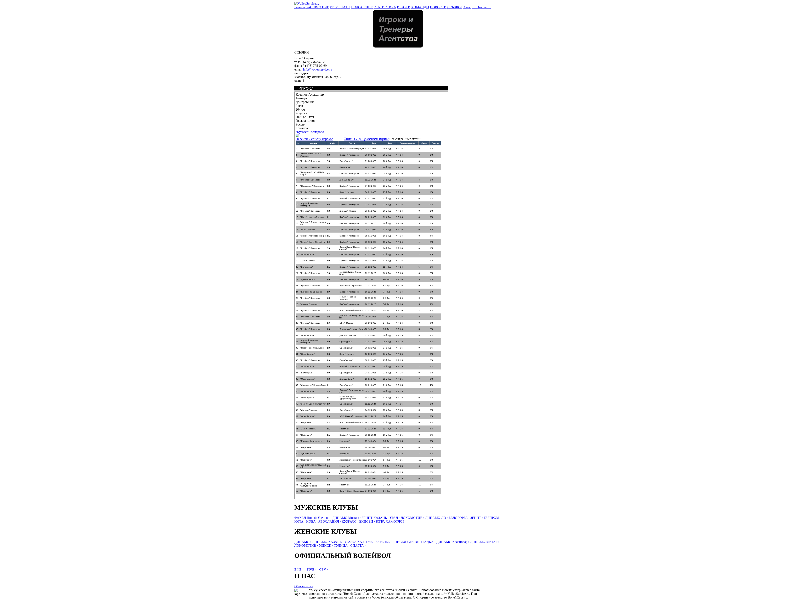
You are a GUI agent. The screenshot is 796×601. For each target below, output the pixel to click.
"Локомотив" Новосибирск (313, 236)
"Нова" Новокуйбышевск (312, 217)
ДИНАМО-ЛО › (436, 517)
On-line (481, 7)
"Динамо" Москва (347, 211)
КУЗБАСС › (350, 521)
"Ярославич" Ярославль (312, 186)
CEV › (323, 569)
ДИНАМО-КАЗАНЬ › (327, 542)
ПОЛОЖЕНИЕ (362, 7)
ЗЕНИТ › (476, 517)
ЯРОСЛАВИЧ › (329, 521)
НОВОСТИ (438, 7)
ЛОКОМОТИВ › (412, 517)
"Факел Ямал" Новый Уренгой (310, 154)
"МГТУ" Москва (307, 229)
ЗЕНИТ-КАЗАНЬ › (375, 517)
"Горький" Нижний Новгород (309, 204)
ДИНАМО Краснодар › (452, 542)
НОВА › (312, 521)
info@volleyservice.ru (317, 69)
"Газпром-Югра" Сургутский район (348, 397)
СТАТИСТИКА (385, 7)
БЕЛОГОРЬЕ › (459, 517)
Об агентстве (303, 586)
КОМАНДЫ (420, 7)
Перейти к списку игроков (314, 139)
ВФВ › (298, 569)
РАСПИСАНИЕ (317, 7)
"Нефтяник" (306, 422)
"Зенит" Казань (346, 192)
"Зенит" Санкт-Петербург (351, 149)
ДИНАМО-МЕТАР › (484, 542)
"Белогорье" (345, 167)
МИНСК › (326, 545)
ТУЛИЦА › (341, 545)
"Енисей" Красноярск (349, 198)
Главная (300, 7)
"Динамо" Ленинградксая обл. (313, 223)
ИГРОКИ (403, 7)
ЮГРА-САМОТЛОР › (391, 521)
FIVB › (311, 569)
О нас (467, 7)
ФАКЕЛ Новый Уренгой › (312, 517)
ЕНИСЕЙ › (367, 521)
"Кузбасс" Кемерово (310, 132)
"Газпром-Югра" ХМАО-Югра (312, 173)
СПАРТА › (358, 545)
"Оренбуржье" (346, 161)
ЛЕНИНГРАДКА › (422, 542)
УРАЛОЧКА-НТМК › (359, 542)
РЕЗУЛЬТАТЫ (340, 7)
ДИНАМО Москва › (346, 517)
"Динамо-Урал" (346, 180)
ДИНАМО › (302, 542)
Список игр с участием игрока (366, 139)
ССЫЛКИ (454, 7)
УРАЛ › (395, 517)
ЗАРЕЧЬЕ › (384, 542)
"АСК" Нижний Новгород (351, 416)
